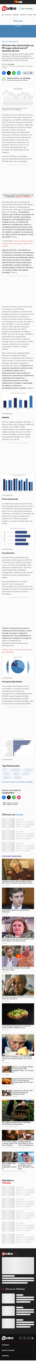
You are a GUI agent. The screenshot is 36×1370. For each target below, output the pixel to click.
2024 (5, 770)
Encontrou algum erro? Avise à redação (17, 782)
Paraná (30, 15)
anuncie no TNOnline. (23, 197)
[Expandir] (33, 1355)
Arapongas (15, 15)
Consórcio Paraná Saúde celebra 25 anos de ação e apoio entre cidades (17, 243)
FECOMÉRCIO (28, 770)
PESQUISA (26, 773)
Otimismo (6, 773)
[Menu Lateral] (3, 15)
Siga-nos (26, 73)
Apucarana (8, 15)
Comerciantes (15, 770)
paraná (16, 773)
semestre (17, 777)
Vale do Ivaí (23, 15)
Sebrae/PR (7, 777)
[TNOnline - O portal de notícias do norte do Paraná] (9, 8)
